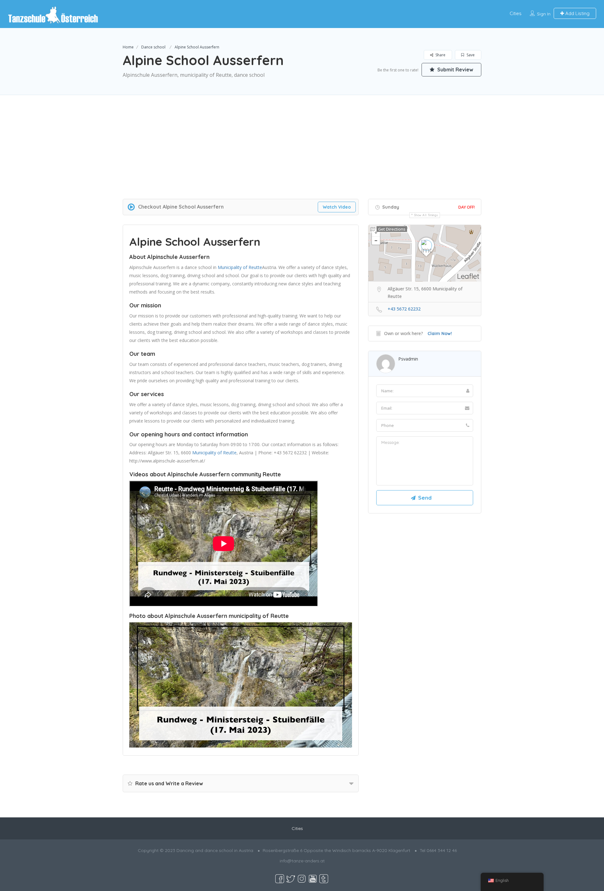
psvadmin (408, 359)
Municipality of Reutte (240, 267)
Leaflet (468, 276)
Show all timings (426, 215)
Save (470, 55)
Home (128, 47)
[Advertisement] (302, 155)
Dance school (153, 47)
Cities (516, 13)
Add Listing (577, 13)
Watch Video (337, 207)
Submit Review (454, 69)
